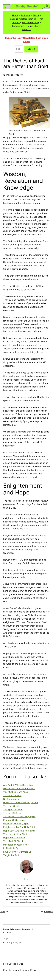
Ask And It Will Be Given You (18, 785)
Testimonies (18, 26)
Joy (20, 942)
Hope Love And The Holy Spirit (19, 830)
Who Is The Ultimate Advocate (19, 788)
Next (2, 911)
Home (15, 15)
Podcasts (25, 15)
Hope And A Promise (14, 837)
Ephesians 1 (27, 929)
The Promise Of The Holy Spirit (19, 816)
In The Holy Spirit (12, 848)
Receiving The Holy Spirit (16, 823)
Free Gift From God (13, 963)
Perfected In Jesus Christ (16, 844)
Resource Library (30, 22)
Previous (48, 911)
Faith (5, 942)
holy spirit (13, 942)
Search (31, 48)
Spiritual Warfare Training (23, 19)
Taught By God (11, 855)
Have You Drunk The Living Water (20, 802)
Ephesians (16, 929)
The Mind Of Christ (13, 841)
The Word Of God (12, 795)
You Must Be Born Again (15, 792)
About (36, 15)
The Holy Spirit (11, 806)
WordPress (30, 970)
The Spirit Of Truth (13, 809)
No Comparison (11, 799)
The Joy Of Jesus (12, 813)
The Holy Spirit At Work (15, 834)
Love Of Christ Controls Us (17, 851)
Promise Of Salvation (14, 820)
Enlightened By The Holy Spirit (19, 827)
